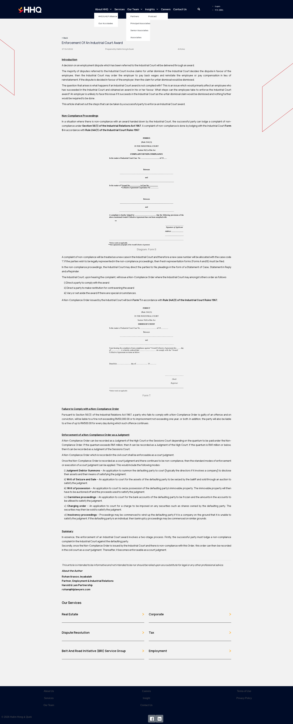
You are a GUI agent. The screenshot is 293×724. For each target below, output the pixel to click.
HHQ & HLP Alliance (107, 16)
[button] (199, 9)
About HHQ (101, 9)
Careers (166, 9)
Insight (146, 698)
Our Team (133, 9)
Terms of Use (244, 691)
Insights (150, 9)
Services (119, 9)
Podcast (152, 16)
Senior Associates (139, 30)
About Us (49, 691)
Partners (134, 16)
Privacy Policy (244, 698)
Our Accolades (105, 23)
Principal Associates (140, 23)
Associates (135, 37)
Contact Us (180, 9)
